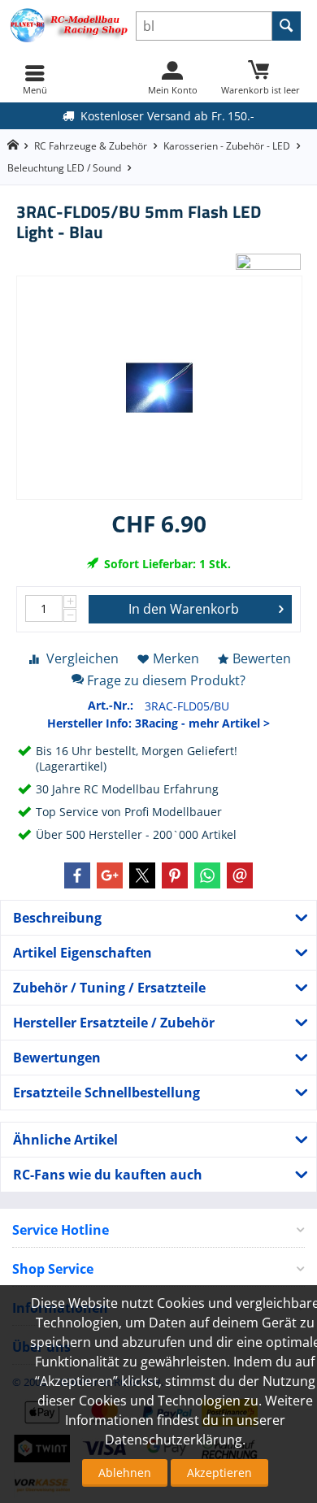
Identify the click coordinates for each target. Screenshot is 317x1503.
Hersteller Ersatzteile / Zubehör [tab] (114, 1023)
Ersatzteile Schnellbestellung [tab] (106, 1092)
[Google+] (110, 875)
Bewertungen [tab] (57, 1057)
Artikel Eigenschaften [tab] (82, 953)
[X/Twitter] (142, 875)
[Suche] (286, 26)
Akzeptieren (219, 1472)
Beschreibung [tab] (57, 918)
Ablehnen (124, 1472)
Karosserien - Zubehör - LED (226, 146)
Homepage (13, 145)
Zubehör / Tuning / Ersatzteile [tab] (109, 988)
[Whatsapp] (207, 875)
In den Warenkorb (183, 609)
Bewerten (261, 658)
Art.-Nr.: (110, 705)
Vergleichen (82, 658)
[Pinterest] (175, 875)
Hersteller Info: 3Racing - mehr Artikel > (158, 723)
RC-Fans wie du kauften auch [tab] (107, 1175)
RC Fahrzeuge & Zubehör (90, 146)
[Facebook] (77, 875)
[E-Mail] (240, 875)
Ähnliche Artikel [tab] (65, 1140)
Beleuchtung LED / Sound (64, 168)
